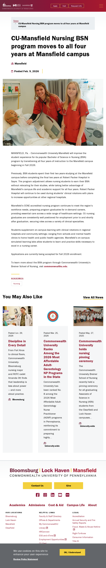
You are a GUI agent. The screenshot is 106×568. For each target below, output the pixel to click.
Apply (55, 6)
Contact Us (37, 485)
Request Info (76, 6)
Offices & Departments (49, 520)
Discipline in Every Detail (17, 343)
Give (68, 485)
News (15, 20)
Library (42, 527)
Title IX (75, 541)
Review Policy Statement (25, 559)
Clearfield (10, 527)
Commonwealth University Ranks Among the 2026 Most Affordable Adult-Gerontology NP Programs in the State (55, 359)
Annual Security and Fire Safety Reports (83, 521)
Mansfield (10, 524)
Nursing (16, 283)
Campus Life (76, 505)
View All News (93, 297)
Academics (17, 278)
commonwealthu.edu (55, 266)
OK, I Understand (72, 552)
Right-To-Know (79, 533)
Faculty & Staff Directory (50, 516)
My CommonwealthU (48, 524)
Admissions (37, 505)
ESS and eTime (46, 535)
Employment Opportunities (51, 539)
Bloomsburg (11, 516)
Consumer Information (82, 537)
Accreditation (78, 516)
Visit (64, 6)
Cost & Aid (55, 505)
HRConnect (44, 531)
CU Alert (43, 543)
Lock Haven (11, 520)
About (92, 505)
